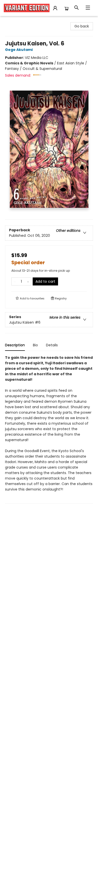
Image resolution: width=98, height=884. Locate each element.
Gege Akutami (19, 49)
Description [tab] (15, 345)
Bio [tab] (35, 345)
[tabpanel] (49, 429)
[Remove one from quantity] (15, 281)
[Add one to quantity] (28, 281)
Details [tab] (52, 345)
